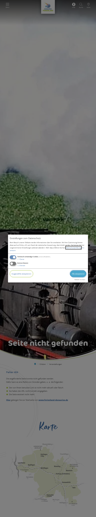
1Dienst (20, 259)
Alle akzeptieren (78, 273)
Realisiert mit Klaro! (79, 280)
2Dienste (21, 265)
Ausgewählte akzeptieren (21, 273)
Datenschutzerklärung (73, 247)
